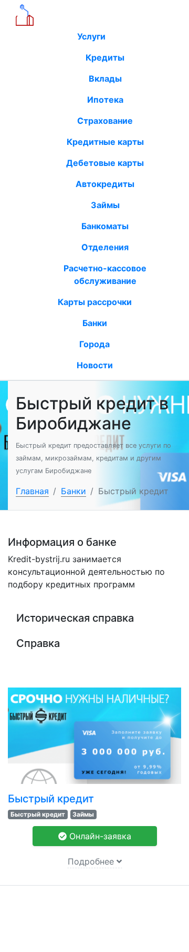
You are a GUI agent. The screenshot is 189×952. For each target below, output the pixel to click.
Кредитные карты (105, 141)
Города (94, 344)
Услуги (92, 36)
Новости (95, 365)
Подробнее (92, 861)
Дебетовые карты (105, 163)
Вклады (105, 78)
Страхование (105, 120)
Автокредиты (105, 184)
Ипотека (105, 99)
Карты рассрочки (95, 302)
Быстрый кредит (51, 798)
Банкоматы (105, 226)
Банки (94, 323)
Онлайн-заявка (99, 836)
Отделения (105, 247)
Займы (105, 205)
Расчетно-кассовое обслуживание (105, 274)
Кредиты (105, 57)
